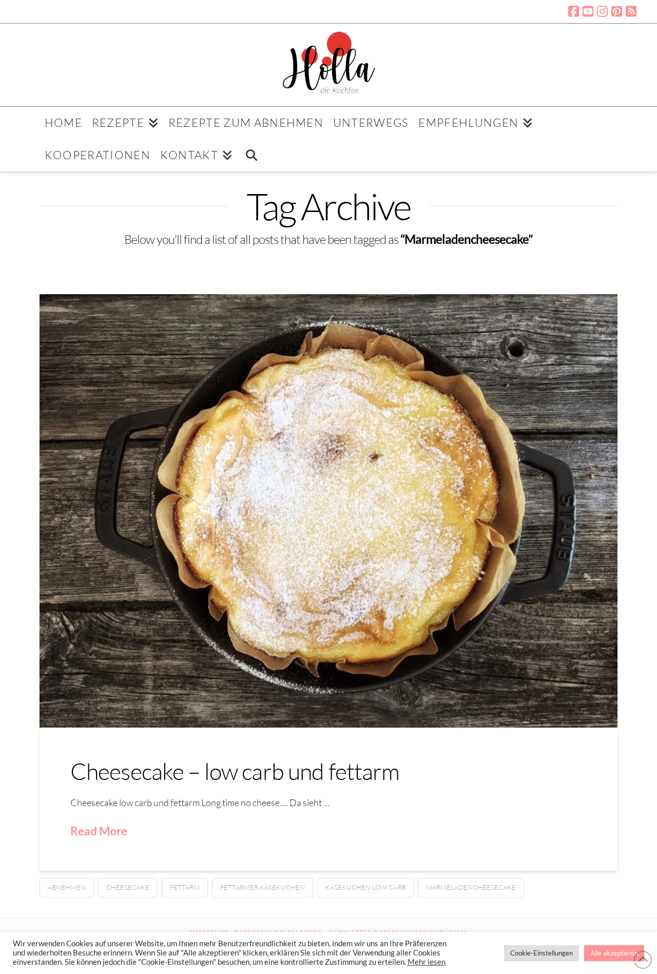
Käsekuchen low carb (365, 887)
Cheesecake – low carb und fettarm (235, 771)
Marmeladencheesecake (471, 887)
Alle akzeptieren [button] (614, 953)
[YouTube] (588, 11)
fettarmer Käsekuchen (262, 887)
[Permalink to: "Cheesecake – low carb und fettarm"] (328, 511)
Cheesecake (127, 887)
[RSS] (631, 11)
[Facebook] (573, 11)
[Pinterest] (616, 11)
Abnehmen (67, 887)
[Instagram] (602, 11)
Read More (98, 831)
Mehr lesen (427, 962)
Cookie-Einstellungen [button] (541, 953)
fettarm (185, 887)
